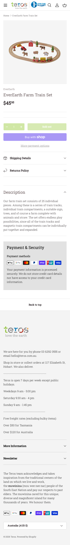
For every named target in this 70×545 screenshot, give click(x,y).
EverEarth (9, 89)
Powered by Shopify (26, 536)
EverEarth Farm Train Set (24, 15)
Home (6, 15)
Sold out (46, 126)
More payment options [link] (35, 145)
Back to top (35, 304)
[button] (64, 5)
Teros (13, 536)
